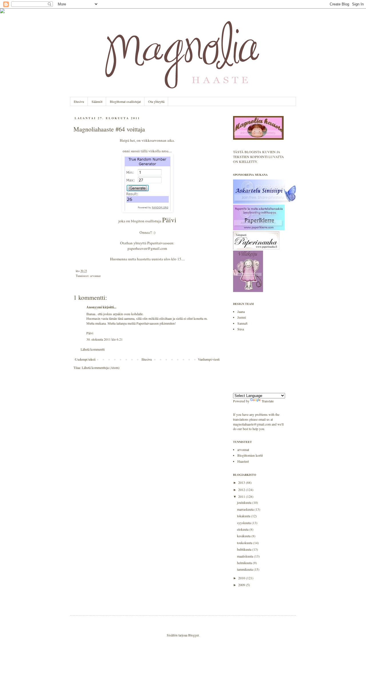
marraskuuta (245, 509)
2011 (242, 496)
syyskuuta (244, 522)
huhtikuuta (244, 549)
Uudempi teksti (85, 359)
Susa (240, 329)
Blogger (193, 635)
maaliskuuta (245, 556)
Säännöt (97, 101)
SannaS (242, 323)
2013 (242, 482)
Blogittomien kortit (250, 455)
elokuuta (243, 529)
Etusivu (79, 101)
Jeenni (241, 317)
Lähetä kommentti (93, 349)
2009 (242, 584)
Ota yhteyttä (156, 101)
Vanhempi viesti (209, 359)
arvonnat (95, 276)
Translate (268, 401)
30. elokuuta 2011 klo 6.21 (104, 339)
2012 (242, 489)
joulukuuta (244, 502)
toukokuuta (245, 542)
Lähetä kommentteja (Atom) (101, 367)
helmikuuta (245, 562)
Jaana (241, 311)
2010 (242, 578)
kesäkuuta (244, 536)
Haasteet (243, 461)
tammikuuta (245, 569)
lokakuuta (244, 516)
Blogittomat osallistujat (125, 101)
